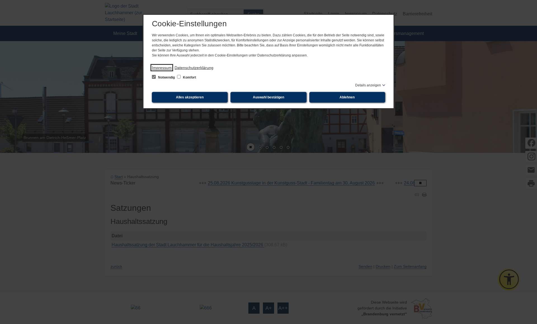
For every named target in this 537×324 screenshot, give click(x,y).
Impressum (162, 67)
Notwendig (166, 77)
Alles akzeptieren (190, 97)
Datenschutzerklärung (194, 67)
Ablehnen (347, 97)
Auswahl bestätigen (268, 97)
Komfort (189, 77)
